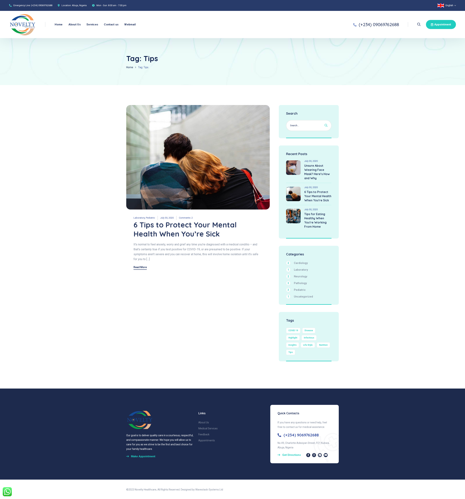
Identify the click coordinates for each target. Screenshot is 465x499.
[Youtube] (326, 455)
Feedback (203, 434)
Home (58, 24)
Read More (140, 267)
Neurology (297, 276)
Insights (292, 345)
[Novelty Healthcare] (22, 24)
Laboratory (139, 217)
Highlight (292, 337)
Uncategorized (300, 296)
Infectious (309, 337)
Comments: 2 (186, 217)
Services (92, 24)
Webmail (130, 24)
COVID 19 (293, 330)
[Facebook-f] (308, 455)
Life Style (308, 345)
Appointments (206, 440)
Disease (309, 330)
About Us (74, 24)
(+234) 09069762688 (41, 5)
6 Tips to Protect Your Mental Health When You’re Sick (185, 229)
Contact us (111, 24)
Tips (290, 352)
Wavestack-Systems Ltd (209, 489)
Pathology (297, 283)
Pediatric (150, 217)
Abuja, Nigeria (79, 5)
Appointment (442, 24)
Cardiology (298, 263)
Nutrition (323, 345)
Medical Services (208, 428)
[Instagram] (314, 455)
